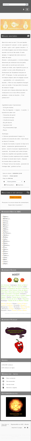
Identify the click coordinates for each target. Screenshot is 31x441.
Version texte (10, 384)
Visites (16, 360)
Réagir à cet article (15, 197)
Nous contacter (10, 378)
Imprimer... (20, 185)
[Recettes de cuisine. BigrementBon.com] (15, 24)
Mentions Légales (11, 387)
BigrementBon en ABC (17, 424)
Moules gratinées (9, 36)
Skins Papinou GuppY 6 (8, 438)
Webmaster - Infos (16, 374)
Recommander (10, 381)
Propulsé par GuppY (7, 435)
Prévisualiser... (10, 185)
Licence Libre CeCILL (23, 438)
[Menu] (27, 9)
